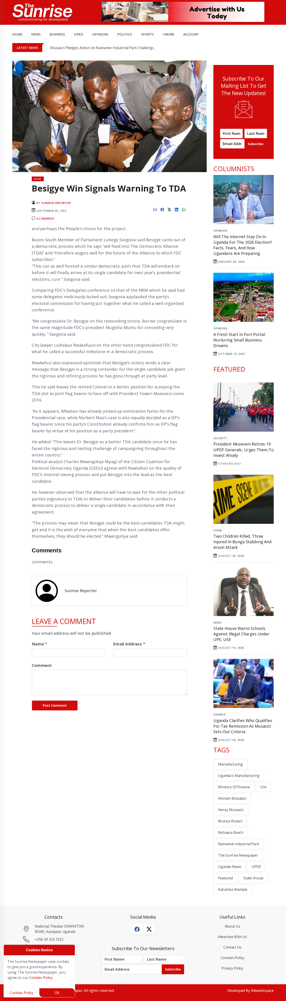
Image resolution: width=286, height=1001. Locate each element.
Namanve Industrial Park (238, 843)
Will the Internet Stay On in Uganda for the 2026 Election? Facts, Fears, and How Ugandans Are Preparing (242, 245)
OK (57, 992)
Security (220, 438)
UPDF (256, 866)
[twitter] (169, 208)
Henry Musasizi (231, 809)
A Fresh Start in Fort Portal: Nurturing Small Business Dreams (239, 340)
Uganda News (229, 866)
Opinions (220, 231)
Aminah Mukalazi (232, 798)
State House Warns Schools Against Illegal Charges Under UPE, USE (241, 634)
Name (39, 644)
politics (124, 34)
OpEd (78, 34)
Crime (217, 530)
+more (168, 34)
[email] (155, 208)
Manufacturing (230, 764)
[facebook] (162, 208)
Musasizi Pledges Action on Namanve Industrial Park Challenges (103, 47)
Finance (219, 714)
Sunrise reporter (56, 203)
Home (17, 34)
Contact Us (232, 947)
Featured (225, 878)
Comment (42, 665)
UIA (263, 787)
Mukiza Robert (230, 821)
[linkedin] (176, 208)
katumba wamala (232, 889)
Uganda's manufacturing (238, 775)
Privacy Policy (232, 968)
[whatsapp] (183, 208)
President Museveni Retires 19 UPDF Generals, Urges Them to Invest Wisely (243, 449)
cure (56, 279)
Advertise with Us (232, 936)
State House (253, 878)
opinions (100, 34)
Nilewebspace (262, 990)
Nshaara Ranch (230, 832)
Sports (147, 34)
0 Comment (45, 218)
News (217, 622)
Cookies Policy (232, 957)
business (57, 34)
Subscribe (255, 144)
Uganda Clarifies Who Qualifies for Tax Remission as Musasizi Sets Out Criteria (242, 726)
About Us (232, 926)
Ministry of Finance (234, 787)
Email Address (129, 644)
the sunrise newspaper (238, 855)
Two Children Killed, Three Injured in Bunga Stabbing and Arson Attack (242, 541)
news (35, 34)
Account (191, 34)
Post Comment (55, 705)
